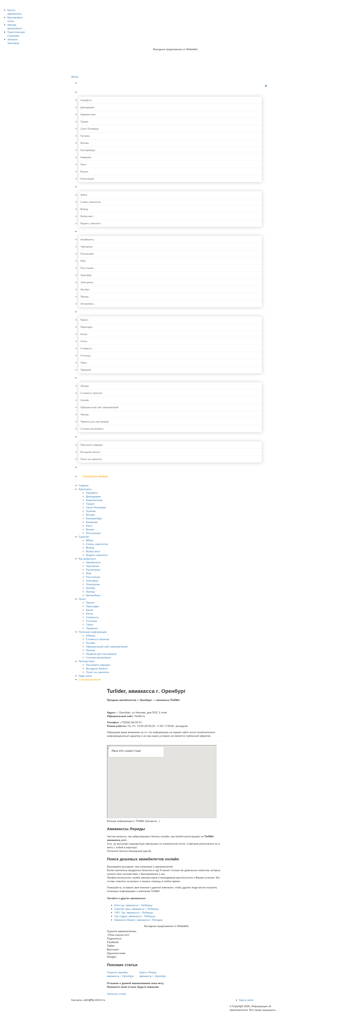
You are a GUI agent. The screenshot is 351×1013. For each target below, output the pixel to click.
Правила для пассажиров (94, 421)
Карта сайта (246, 1000)
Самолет (88, 186)
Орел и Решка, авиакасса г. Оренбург (152, 974)
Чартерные (86, 246)
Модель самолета (90, 223)
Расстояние (86, 268)
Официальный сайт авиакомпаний (99, 407)
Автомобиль (87, 303)
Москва (84, 143)
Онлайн (84, 400)
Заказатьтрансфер (13, 41)
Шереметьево (88, 114)
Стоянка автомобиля (91, 428)
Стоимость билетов (91, 393)
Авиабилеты (87, 239)
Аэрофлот (86, 100)
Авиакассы (85, 17)
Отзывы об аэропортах (91, 9)
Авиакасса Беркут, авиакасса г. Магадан (138, 919)
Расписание (87, 253)
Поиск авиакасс (87, 21)
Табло (83, 362)
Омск (83, 164)
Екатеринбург (87, 150)
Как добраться (92, 231)
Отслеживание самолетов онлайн (97, 13)
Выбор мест (87, 216)
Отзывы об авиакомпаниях (93, 6)
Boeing (84, 209)
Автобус (85, 289)
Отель (83, 341)
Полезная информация (98, 377)
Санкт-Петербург (89, 128)
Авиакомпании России (91, 2)
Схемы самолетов (90, 202)
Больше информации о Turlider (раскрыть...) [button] (133, 821)
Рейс (83, 260)
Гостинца (85, 355)
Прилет (84, 319)
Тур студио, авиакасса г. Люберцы (134, 916)
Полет (86, 311)
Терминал (85, 369)
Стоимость (86, 348)
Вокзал (84, 171)
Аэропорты (89, 92)
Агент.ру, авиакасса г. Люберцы (133, 905)
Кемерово (85, 157)
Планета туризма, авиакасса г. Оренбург (120, 974)
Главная (87, 83)
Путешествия (91, 436)
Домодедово (87, 107)
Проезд (84, 296)
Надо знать (89, 467)
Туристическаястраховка (16, 33)
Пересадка (86, 327)
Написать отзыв (116, 993)
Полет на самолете (91, 459)
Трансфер (85, 275)
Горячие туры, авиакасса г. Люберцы (136, 908)
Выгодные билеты (90, 452)
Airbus (83, 194)
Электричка (86, 282)
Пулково (85, 135)
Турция (84, 121)
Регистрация (87, 178)
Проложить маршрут (91, 444)
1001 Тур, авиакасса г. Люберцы (133, 912)
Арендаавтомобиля (14, 26)
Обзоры (84, 386)
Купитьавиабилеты (14, 11)
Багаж (83, 334)
